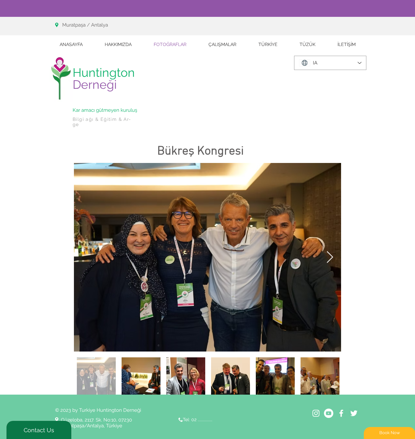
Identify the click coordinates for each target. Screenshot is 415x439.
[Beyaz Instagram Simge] (316, 413)
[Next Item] (330, 257)
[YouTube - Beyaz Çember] (328, 413)
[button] (222, 44)
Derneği (95, 84)
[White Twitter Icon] (354, 413)
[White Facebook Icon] (341, 413)
